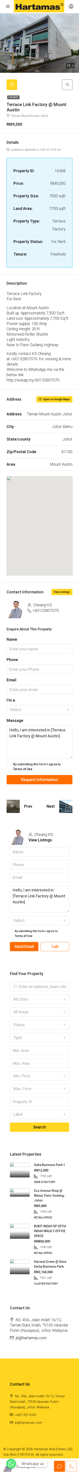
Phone (12, 659)
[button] (39, 520)
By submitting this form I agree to (37, 766)
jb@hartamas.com (31, 1338)
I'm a (11, 700)
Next (51, 806)
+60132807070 (45, 610)
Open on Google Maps (56, 399)
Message (15, 720)
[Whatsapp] (11, 1463)
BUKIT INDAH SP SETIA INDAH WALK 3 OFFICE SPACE (50, 1231)
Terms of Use (22, 769)
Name (12, 639)
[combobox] (39, 709)
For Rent (13, 97)
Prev (28, 806)
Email (11, 680)
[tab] (12, 84)
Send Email (24, 946)
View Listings (62, 592)
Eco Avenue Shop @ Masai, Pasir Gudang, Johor (49, 1195)
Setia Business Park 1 (49, 1165)
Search (39, 1127)
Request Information (39, 779)
